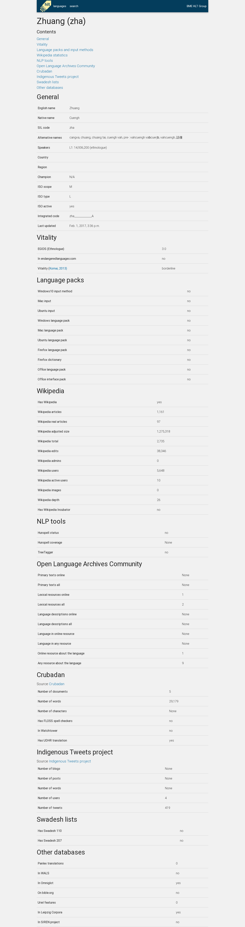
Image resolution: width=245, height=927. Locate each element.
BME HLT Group (197, 6)
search (74, 6)
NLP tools (45, 60)
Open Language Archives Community (66, 65)
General (43, 38)
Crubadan (44, 71)
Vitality (42, 44)
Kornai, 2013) (58, 268)
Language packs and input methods (65, 49)
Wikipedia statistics (52, 55)
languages (59, 6)
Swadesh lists (48, 82)
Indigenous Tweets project (58, 76)
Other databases (50, 87)
